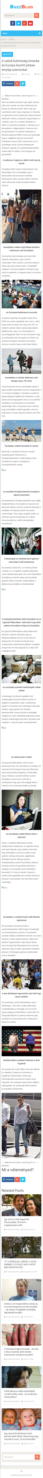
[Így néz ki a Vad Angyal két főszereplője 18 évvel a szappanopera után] (21, 1205)
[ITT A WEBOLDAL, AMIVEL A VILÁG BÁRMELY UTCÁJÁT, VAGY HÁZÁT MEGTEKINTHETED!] (21, 1247)
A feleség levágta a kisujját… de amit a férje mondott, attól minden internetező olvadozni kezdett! (21, 1352)
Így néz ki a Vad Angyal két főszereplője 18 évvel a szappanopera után (16, 1222)
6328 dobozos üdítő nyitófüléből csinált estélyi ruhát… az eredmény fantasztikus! (20, 1394)
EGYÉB (11, 39)
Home (3, 39)
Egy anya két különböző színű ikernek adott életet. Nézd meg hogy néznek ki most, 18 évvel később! (21, 1436)
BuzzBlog (14, 1475)
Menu (5, 33)
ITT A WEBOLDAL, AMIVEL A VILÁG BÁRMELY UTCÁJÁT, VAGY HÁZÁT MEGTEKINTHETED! (20, 1264)
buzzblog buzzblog (10, 74)
